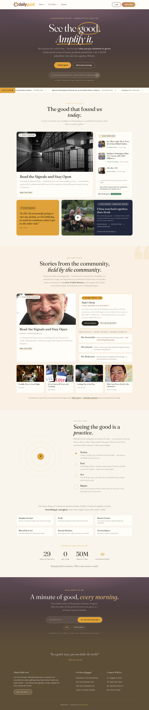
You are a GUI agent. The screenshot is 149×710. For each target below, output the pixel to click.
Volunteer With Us (116, 686)
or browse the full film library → (106, 231)
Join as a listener (90, 323)
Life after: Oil (122, 90)
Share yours (76, 398)
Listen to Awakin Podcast (85, 690)
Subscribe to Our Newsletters (87, 678)
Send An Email (114, 690)
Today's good (62, 65)
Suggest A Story (115, 678)
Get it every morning (84, 65)
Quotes (64, 4)
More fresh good (109, 194)
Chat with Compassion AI (85, 686)
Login (116, 4)
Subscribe (128, 4)
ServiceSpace (83, 705)
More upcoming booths (108, 323)
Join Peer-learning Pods (85, 682)
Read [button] (41, 4)
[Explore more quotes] (37, 217)
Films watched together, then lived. (112, 210)
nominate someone (90, 398)
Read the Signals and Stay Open (45, 176)
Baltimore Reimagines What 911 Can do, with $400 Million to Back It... (73, 90)
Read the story (26, 192)
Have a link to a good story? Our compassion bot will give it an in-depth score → (113, 188)
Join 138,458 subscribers (89, 620)
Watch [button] (53, 4)
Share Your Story (115, 682)
